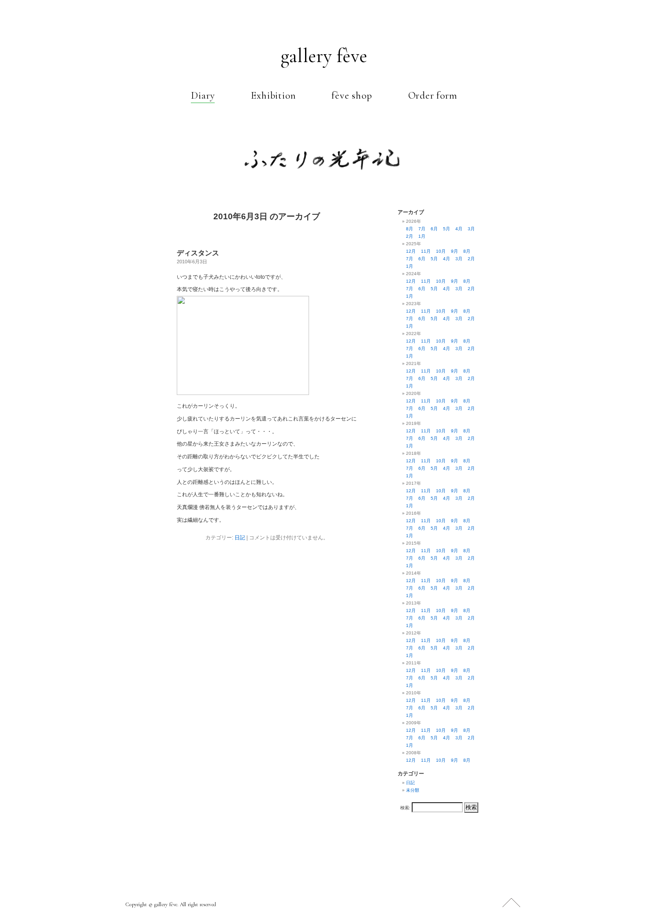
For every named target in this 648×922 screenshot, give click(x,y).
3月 (471, 228)
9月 (454, 251)
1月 (421, 236)
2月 (409, 236)
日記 (240, 538)
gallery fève (324, 56)
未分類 (412, 790)
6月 (434, 228)
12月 (411, 251)
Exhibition (273, 95)
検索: (405, 807)
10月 (441, 251)
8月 (409, 228)
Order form (432, 95)
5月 (446, 228)
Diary (203, 95)
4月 (458, 228)
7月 (421, 228)
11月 (426, 251)
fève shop (351, 95)
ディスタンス (198, 253)
